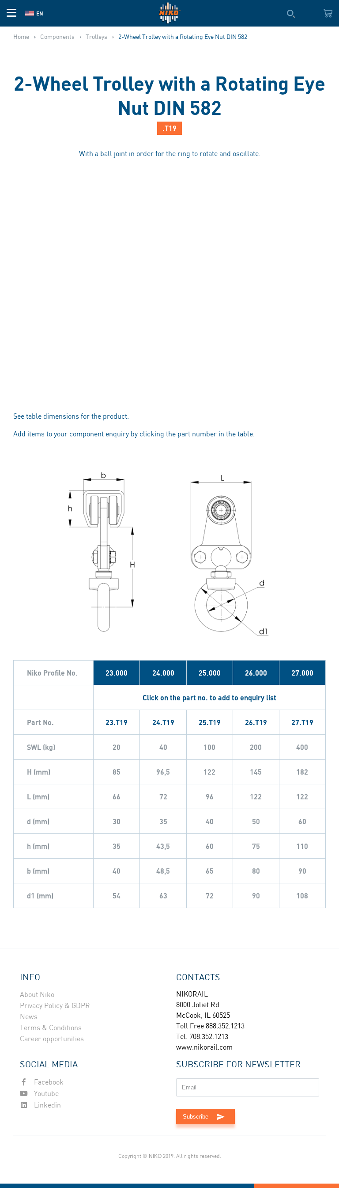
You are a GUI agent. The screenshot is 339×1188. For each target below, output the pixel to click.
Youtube (45, 1094)
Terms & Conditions (51, 1028)
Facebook (48, 1082)
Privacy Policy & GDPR (55, 1006)
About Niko (37, 995)
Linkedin (46, 1105)
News (29, 1017)
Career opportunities (52, 1039)
